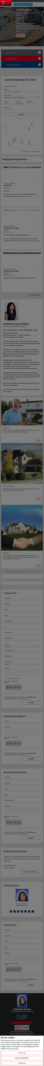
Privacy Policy (13, 1049)
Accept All (22, 1053)
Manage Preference (22, 1058)
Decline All (22, 1063)
